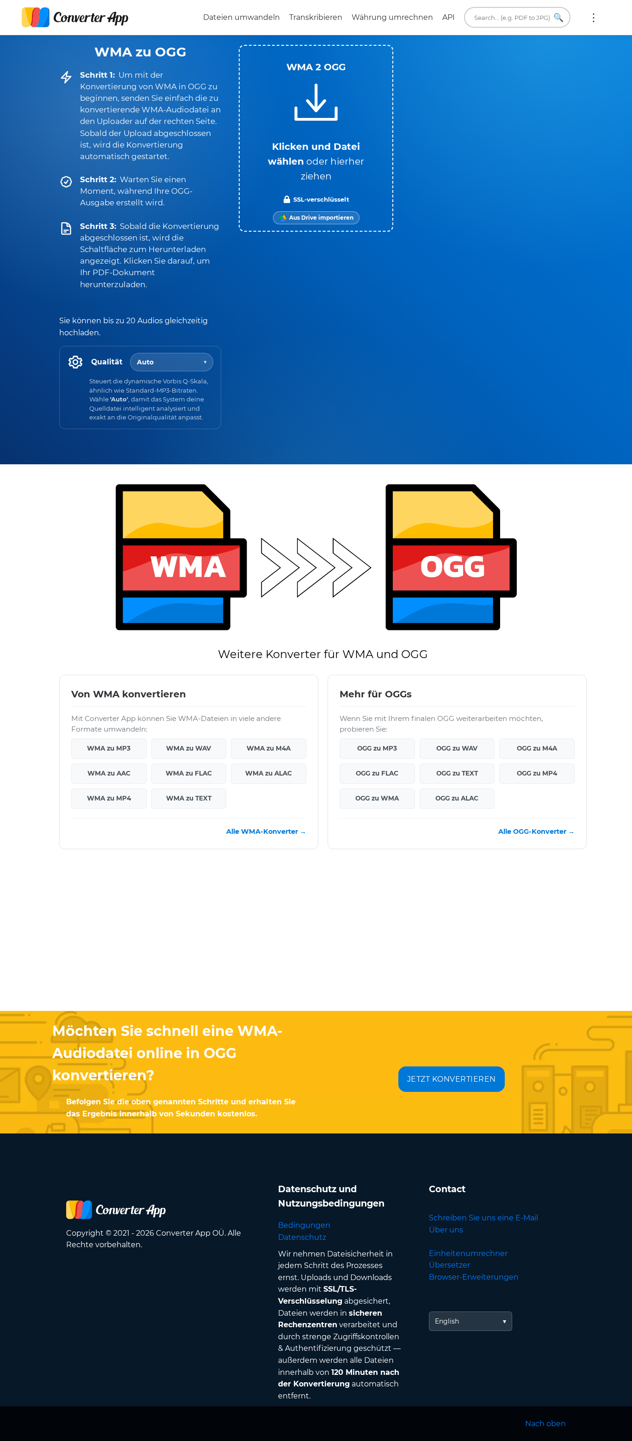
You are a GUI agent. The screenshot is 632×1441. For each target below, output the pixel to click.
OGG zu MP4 (537, 773)
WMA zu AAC (108, 773)
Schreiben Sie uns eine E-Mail (483, 1217)
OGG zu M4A (537, 748)
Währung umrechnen (392, 17)
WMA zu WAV (188, 748)
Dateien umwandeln (241, 17)
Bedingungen (304, 1225)
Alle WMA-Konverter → (266, 831)
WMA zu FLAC (189, 773)
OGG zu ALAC (456, 798)
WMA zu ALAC (268, 773)
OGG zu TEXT (457, 773)
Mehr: (593, 17)
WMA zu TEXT (188, 798)
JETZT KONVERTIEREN (451, 1079)
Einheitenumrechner (468, 1253)
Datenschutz (302, 1237)
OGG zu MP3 (377, 748)
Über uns (446, 1229)
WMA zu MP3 (108, 748)
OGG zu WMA (377, 798)
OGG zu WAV (456, 748)
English (447, 1321)
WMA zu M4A (269, 748)
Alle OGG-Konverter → (536, 831)
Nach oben (545, 1423)
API (448, 17)
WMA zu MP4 (109, 798)
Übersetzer (449, 1265)
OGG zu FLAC (377, 773)
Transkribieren (315, 17)
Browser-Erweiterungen (474, 1277)
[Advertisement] (316, 937)
